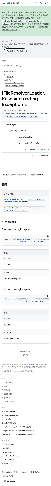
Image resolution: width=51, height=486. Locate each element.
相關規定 (5, 386)
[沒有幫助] (20, 66)
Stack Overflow (8, 460)
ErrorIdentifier (11, 210)
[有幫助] (17, 66)
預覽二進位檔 (7, 394)
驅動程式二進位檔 (8, 401)
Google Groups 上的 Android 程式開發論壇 (18, 431)
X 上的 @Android (8, 411)
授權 (30, 472)
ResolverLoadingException (16, 199)
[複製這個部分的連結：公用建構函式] (21, 222)
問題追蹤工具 (7, 463)
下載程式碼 (6, 390)
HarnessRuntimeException (27, 116)
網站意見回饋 (8, 476)
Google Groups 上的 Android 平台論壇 (16, 427)
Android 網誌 (7, 419)
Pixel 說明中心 (7, 448)
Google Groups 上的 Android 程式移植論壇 (18, 434)
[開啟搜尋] (36, 2)
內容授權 (31, 364)
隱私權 (37, 472)
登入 (46, 3)
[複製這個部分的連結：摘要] (10, 184)
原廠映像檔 (6, 398)
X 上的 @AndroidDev (10, 415)
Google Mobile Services (11, 456)
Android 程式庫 (7, 382)
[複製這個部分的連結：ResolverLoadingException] (33, 229)
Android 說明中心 (8, 444)
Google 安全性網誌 (9, 423)
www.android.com (9, 452)
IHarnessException (12, 201)
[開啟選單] (3, 3)
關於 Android (7, 472)
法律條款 (23, 472)
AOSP (4, 61)
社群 (16, 472)
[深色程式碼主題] (47, 236)
